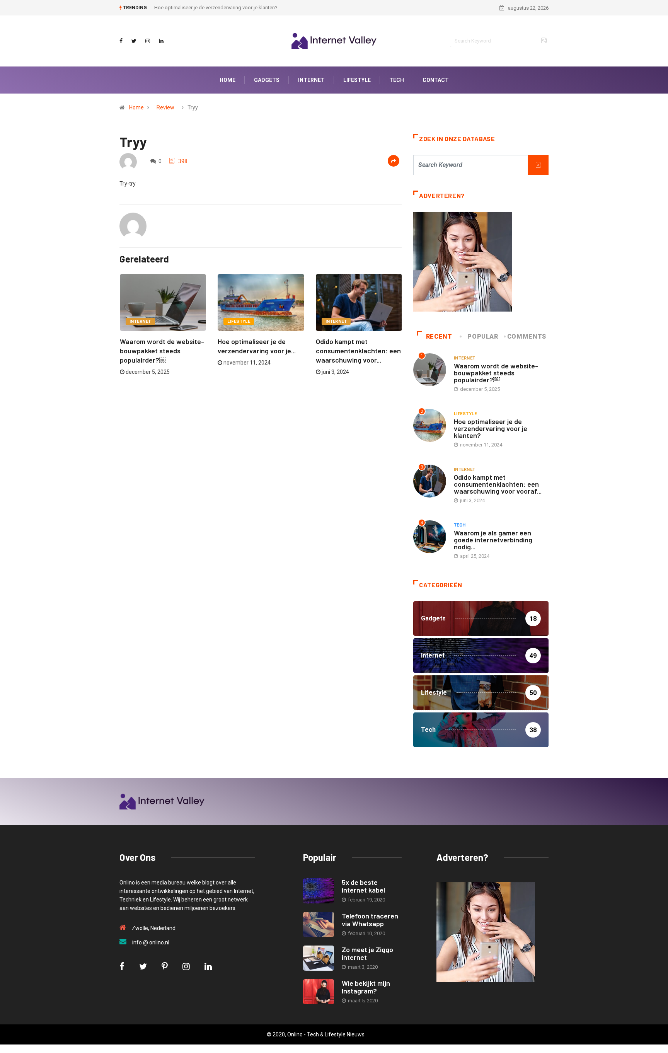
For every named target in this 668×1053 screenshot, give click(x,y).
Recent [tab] (439, 336)
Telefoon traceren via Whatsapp (370, 920)
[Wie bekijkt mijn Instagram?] (318, 991)
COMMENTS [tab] (526, 336)
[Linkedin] (161, 41)
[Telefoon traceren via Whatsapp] (318, 924)
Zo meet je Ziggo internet (367, 953)
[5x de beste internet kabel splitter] (318, 890)
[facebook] (121, 41)
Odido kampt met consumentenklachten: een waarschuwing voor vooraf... (498, 484)
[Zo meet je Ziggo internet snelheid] (318, 958)
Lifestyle (238, 321)
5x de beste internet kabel (363, 886)
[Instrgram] (147, 41)
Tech (460, 525)
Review (165, 107)
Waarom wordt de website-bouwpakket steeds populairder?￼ (162, 350)
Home (136, 107)
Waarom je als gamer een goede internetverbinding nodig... (493, 539)
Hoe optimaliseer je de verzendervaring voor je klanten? (216, 7)
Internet (140, 321)
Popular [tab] (482, 336)
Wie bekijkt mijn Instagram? (366, 987)
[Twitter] (133, 41)
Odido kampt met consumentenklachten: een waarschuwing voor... (358, 350)
